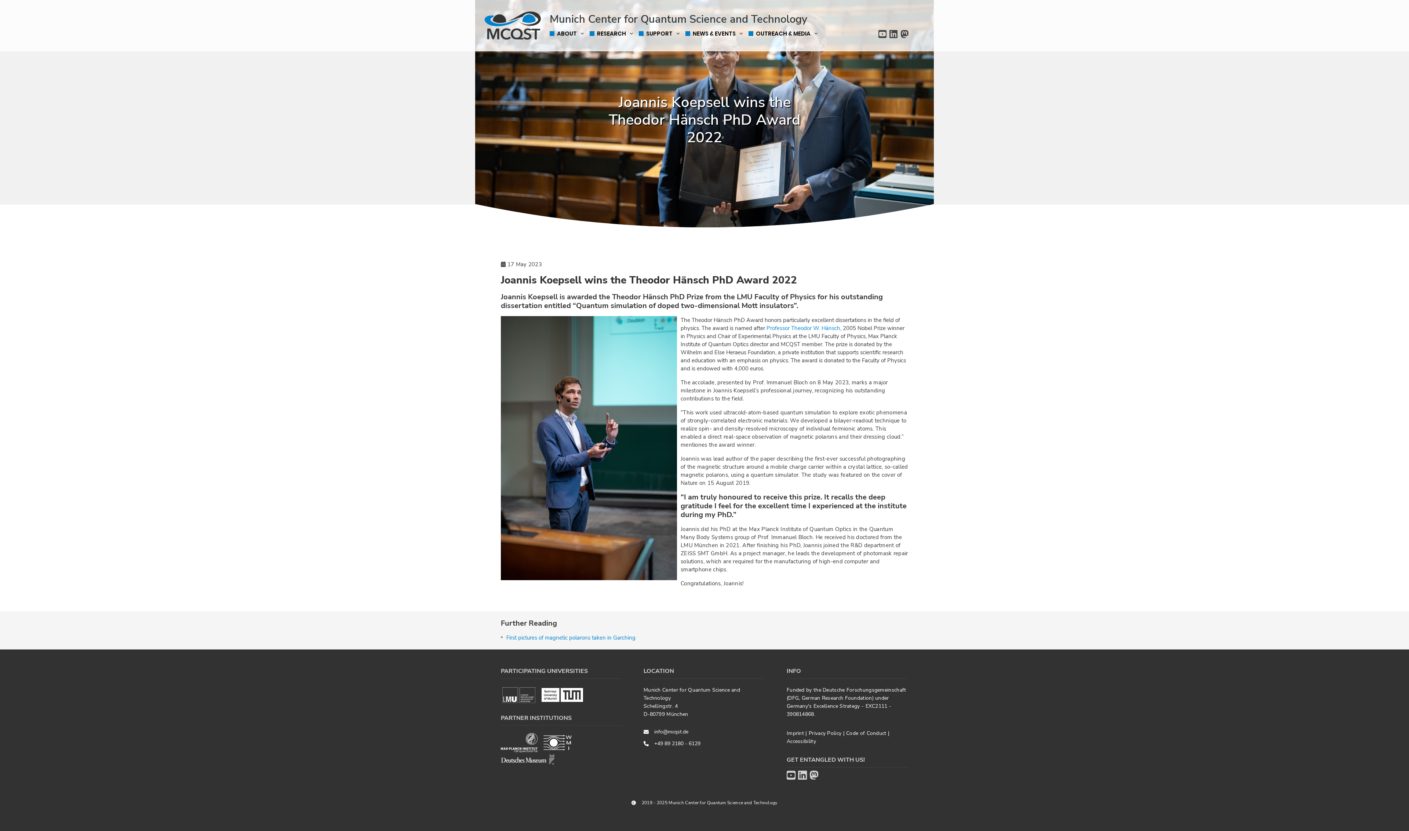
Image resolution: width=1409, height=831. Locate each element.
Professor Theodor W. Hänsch (803, 328)
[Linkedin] (893, 34)
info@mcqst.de (671, 731)
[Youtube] (882, 34)
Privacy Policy (826, 733)
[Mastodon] (904, 34)
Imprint (796, 733)
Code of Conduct (867, 733)
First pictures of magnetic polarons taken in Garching (571, 637)
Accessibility (801, 741)
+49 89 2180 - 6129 (677, 743)
